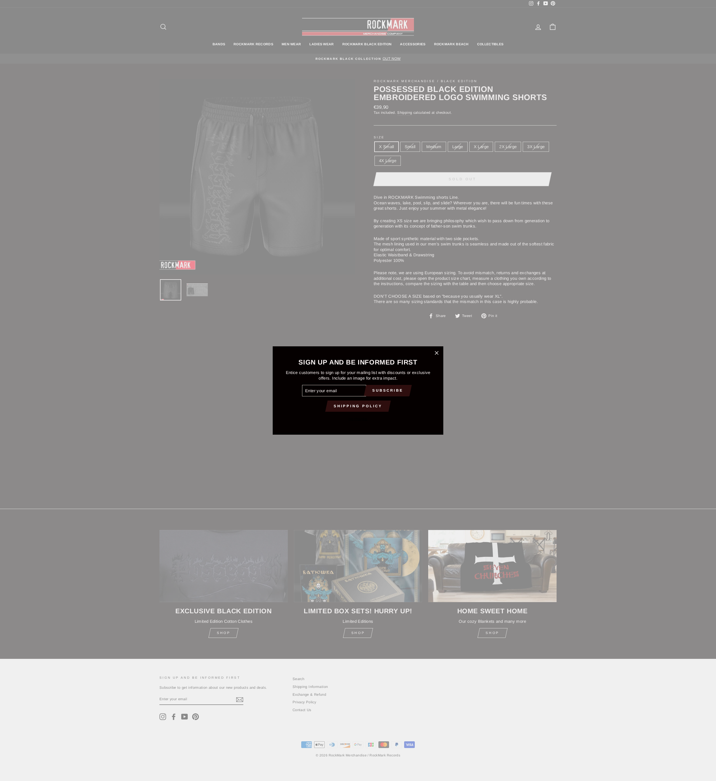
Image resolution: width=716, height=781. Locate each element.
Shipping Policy (358, 406)
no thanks (357, 418)
